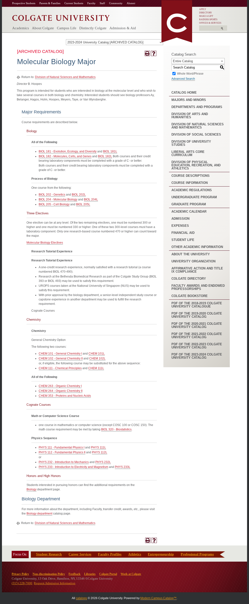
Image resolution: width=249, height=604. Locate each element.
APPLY (202, 9)
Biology (31, 489)
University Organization (193, 261)
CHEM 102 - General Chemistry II (61, 358)
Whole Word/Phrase (190, 73)
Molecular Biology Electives (45, 242)
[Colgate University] (61, 16)
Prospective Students (23, 3)
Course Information (189, 183)
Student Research (49, 554)
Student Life (182, 240)
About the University (190, 254)
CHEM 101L (97, 353)
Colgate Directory (188, 278)
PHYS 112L (99, 452)
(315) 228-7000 (22, 583)
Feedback (74, 574)
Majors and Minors (188, 100)
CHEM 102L (97, 358)
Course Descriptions (190, 176)
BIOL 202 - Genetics (52, 194)
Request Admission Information (54, 583)
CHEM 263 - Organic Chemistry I (60, 386)
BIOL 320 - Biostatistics (116, 429)
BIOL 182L (105, 156)
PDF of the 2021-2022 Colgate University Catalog (196, 335)
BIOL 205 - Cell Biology (54, 204)
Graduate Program (188, 204)
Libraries (90, 574)
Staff (102, 3)
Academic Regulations (191, 190)
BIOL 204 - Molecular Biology (58, 199)
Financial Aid (183, 233)
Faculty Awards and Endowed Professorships (198, 287)
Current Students (73, 3)
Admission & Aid (122, 28)
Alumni (131, 3)
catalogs (81, 598)
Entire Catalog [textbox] (183, 61)
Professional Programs (197, 554)
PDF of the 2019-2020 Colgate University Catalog (196, 315)
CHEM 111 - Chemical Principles (60, 368)
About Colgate (43, 28)
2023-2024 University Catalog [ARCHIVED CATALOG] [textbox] (105, 42)
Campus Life (66, 28)
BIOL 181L (110, 151)
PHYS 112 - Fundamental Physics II (62, 452)
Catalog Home (184, 92)
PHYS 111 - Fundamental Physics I (61, 447)
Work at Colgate (131, 574)
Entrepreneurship (161, 554)
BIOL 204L (91, 199)
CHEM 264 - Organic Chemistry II (60, 391)
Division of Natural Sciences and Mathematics (65, 77)
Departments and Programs (196, 107)
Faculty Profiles (109, 554)
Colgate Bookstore (189, 296)
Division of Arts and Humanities (189, 115)
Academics (20, 28)
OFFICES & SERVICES (210, 23)
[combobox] (114, 42)
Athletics (134, 554)
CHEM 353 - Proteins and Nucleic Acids (65, 395)
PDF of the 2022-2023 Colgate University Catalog (196, 345)
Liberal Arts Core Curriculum (188, 153)
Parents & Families (49, 3)
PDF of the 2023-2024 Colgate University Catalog (196, 356)
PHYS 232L (103, 462)
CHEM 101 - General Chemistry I (60, 353)
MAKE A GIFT (206, 16)
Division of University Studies (191, 143)
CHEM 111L (96, 368)
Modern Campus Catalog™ (158, 598)
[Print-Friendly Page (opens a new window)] (147, 53)
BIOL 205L (83, 204)
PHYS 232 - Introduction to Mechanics (64, 462)
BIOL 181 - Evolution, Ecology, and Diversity (68, 151)
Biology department (39, 513)
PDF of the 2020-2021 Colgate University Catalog (196, 325)
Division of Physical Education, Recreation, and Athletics (196, 165)
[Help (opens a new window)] (153, 53)
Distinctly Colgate (93, 28)
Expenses (180, 226)
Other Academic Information (197, 247)
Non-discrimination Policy (49, 574)
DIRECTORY (205, 12)
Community (116, 3)
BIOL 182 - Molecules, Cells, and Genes (65, 156)
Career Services (80, 554)
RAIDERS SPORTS (208, 19)
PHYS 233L (122, 467)
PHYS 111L (98, 447)
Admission (180, 218)
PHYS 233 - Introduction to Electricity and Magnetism (73, 467)
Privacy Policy (20, 574)
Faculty (91, 3)
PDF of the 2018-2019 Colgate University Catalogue (196, 304)
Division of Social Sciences (196, 134)
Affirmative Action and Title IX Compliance (197, 270)
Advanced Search (183, 78)
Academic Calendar (188, 211)
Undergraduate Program (194, 197)
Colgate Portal (108, 574)
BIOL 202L (79, 194)
